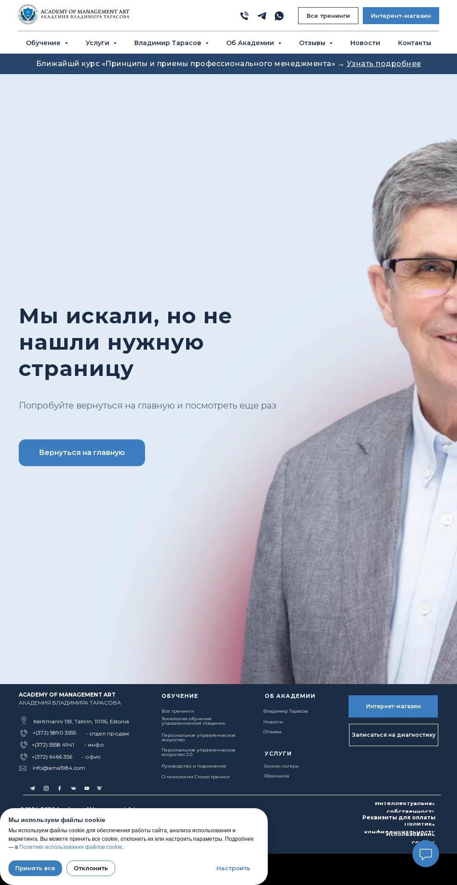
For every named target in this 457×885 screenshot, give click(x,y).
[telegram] (261, 15)
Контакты (414, 43)
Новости (365, 43)
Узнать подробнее (384, 63)
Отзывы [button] (313, 43)
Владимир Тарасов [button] (168, 43)
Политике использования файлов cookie (70, 847)
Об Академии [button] (251, 43)
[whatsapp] (279, 15)
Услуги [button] (98, 43)
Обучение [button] (44, 43)
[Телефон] (244, 15)
